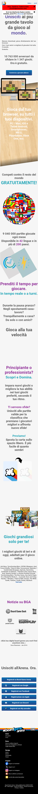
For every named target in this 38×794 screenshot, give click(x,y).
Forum (7, 757)
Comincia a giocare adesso (19, 73)
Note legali (10, 786)
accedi (35, 3)
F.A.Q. (6, 737)
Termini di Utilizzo (18, 786)
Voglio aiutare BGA (10, 746)
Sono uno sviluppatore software (13, 744)
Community (8, 755)
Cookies (22, 787)
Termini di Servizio (28, 786)
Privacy (17, 787)
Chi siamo (8, 736)
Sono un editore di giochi (11, 743)
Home (6, 752)
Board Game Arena (10, 785)
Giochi (7, 753)
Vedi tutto (19, 582)
